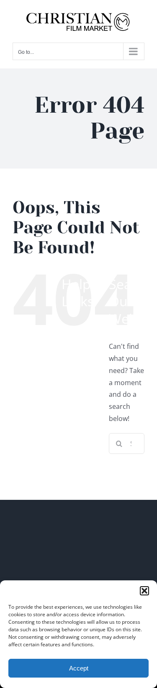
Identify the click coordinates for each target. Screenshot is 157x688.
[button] (144, 591)
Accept (78, 668)
